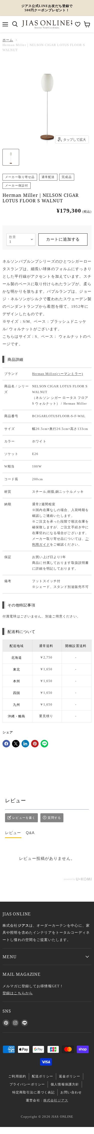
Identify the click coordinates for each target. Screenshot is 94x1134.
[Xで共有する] (16, 743)
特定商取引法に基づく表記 (33, 1092)
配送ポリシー (42, 1076)
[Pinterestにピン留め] (35, 743)
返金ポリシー (69, 1076)
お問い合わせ (71, 1092)
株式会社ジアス (55, 1100)
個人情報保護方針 (65, 1084)
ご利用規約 (17, 1076)
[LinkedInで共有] (25, 743)
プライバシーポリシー (27, 1084)
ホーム (8, 40)
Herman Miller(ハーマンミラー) (57, 374)
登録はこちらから (18, 993)
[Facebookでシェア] (6, 743)
